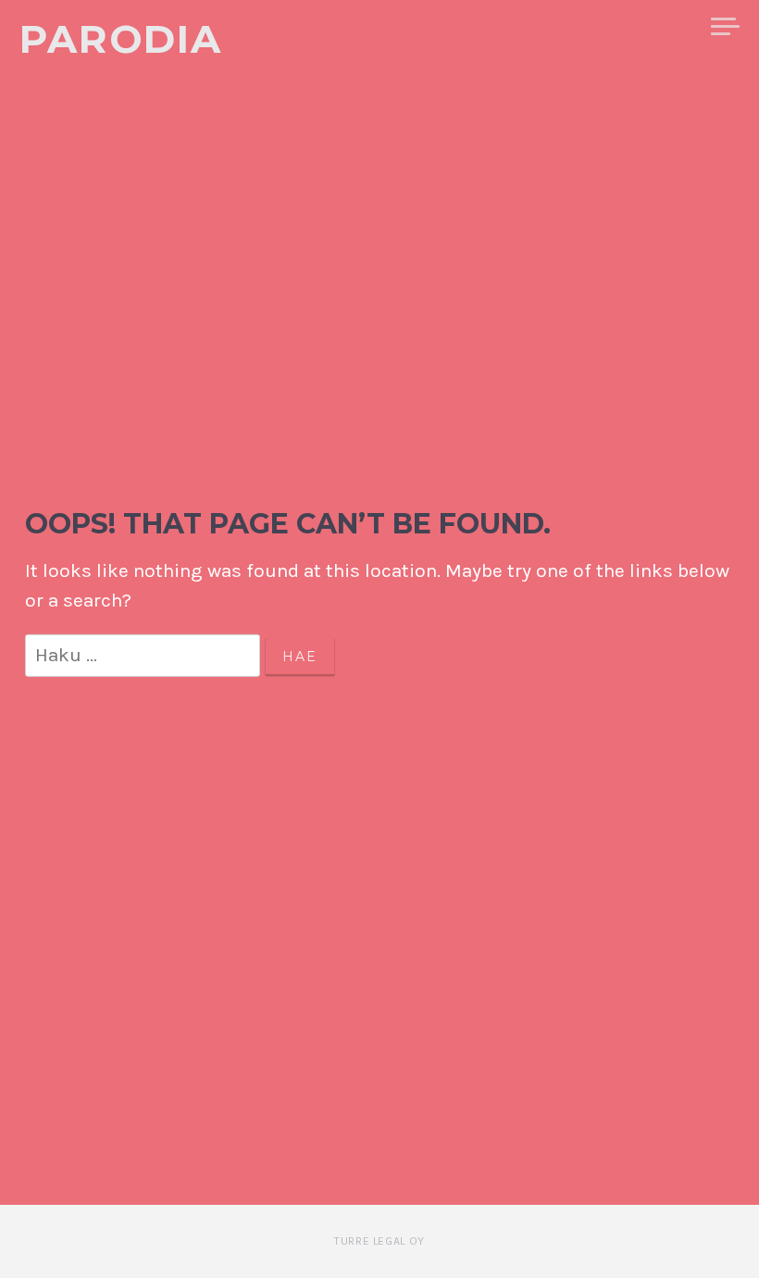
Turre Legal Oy (379, 1240)
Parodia (120, 39)
